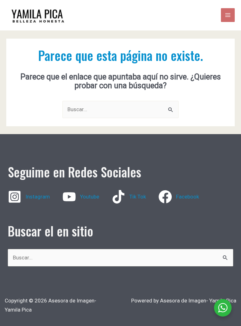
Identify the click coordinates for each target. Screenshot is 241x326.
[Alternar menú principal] (228, 15)
